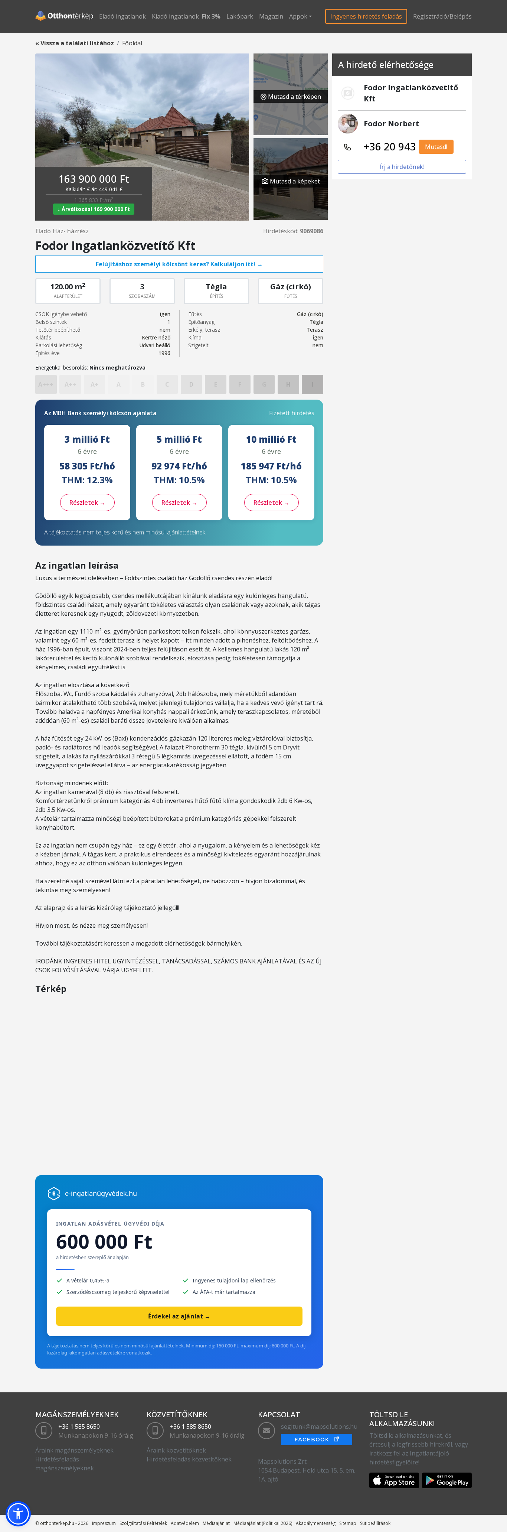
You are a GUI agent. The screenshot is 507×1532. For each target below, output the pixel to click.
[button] (18, 1514)
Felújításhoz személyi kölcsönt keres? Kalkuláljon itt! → (179, 264)
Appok (298, 16)
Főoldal (132, 43)
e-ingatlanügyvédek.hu (101, 1193)
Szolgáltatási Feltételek (143, 1523)
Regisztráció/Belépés (442, 16)
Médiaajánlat (216, 1523)
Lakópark (239, 16)
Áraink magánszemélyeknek (74, 1450)
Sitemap (347, 1523)
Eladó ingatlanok (122, 16)
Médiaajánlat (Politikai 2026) (262, 1523)
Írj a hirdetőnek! (402, 167)
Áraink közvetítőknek (176, 1450)
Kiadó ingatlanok (175, 16)
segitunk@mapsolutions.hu (319, 1426)
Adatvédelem (185, 1523)
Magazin (271, 16)
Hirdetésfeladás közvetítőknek (189, 1459)
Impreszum (104, 1523)
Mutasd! (436, 147)
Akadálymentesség (316, 1523)
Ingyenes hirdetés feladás (366, 16)
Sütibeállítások (375, 1523)
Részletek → (87, 502)
